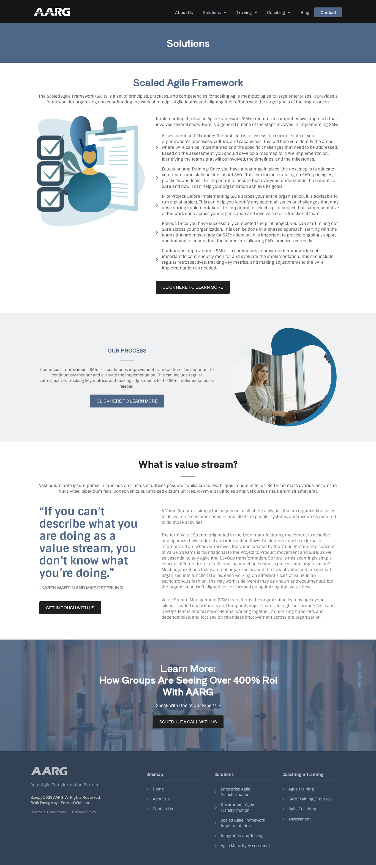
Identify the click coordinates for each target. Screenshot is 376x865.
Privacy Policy (84, 811)
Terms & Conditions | (51, 811)
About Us (184, 12)
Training (244, 12)
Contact (328, 12)
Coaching (276, 12)
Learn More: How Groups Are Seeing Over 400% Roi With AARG (188, 679)
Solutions (212, 12)
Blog (304, 12)
